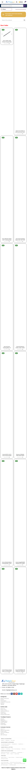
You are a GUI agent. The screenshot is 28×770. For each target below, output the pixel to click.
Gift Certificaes (4, 734)
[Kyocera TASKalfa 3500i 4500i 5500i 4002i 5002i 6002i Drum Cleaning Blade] (20, 402)
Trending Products (6, 717)
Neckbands (3, 723)
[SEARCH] (24, 5)
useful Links (4, 706)
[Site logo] (10, 1)
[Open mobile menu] (2, 2)
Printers (2, 699)
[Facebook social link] (12, 694)
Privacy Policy (3, 709)
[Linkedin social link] (19, 694)
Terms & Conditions (5, 711)
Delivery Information (5, 730)
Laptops (2, 704)
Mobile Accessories (5, 698)
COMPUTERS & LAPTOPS (7, 747)
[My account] (16, 2)
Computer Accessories (5, 701)
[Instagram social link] (14, 694)
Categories (4, 696)
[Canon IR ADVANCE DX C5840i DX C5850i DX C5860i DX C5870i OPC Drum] (20, 618)
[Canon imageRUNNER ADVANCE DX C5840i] (20, 510)
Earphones (3, 720)
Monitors (2, 703)
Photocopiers (3, 700)
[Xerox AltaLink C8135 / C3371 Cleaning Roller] (6, 187)
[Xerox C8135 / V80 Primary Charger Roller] (6, 34)
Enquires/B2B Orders (5, 714)
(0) (9, 43)
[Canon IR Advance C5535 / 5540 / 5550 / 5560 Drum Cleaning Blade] (20, 295)
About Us (3, 728)
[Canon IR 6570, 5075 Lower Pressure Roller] (6, 402)
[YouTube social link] (17, 694)
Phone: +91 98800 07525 (8, 687)
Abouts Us (3, 708)
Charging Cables (4, 721)
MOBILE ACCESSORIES (6, 738)
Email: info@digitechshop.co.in (9, 690)
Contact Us (3, 712)
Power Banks (3, 724)
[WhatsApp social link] (21, 694)
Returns (2, 733)
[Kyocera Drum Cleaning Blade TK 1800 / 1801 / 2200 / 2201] (6, 295)
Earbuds (2, 718)
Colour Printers (4, 722)
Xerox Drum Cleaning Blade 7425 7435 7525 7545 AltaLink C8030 (20, 240)
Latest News (3, 713)
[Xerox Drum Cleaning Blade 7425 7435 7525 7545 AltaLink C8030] (20, 187)
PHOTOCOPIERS (4, 760)
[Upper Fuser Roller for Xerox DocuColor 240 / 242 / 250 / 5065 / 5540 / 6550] (20, 79)
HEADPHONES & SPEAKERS (7, 742)
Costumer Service (5, 727)
